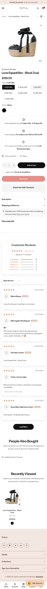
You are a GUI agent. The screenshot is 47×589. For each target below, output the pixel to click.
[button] (5, 2)
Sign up (20, 214)
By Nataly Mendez (9, 69)
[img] (9, 290)
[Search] (37, 8)
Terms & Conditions (22, 172)
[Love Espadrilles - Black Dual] (12, 497)
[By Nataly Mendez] (23, 8)
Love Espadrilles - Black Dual (12, 511)
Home (4, 16)
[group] (23, 43)
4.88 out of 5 (29, 251)
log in (27, 214)
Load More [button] (24, 427)
